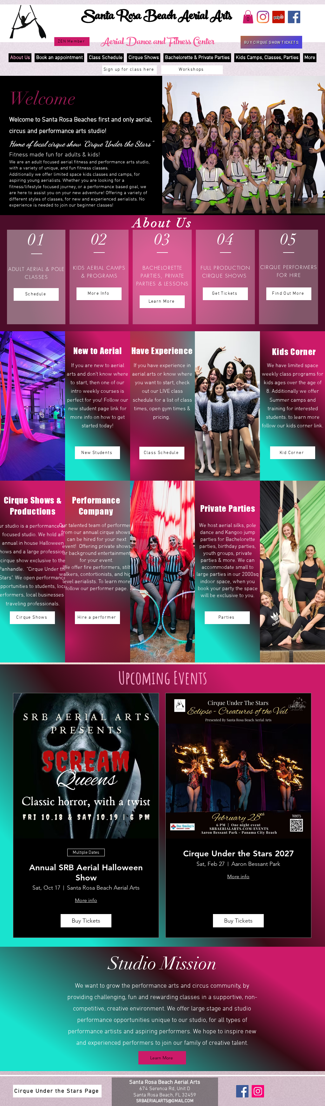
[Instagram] (263, 17)
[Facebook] (294, 17)
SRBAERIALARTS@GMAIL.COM (165, 1101)
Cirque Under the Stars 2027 (238, 854)
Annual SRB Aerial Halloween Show (86, 872)
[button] (248, 16)
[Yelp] (278, 17)
